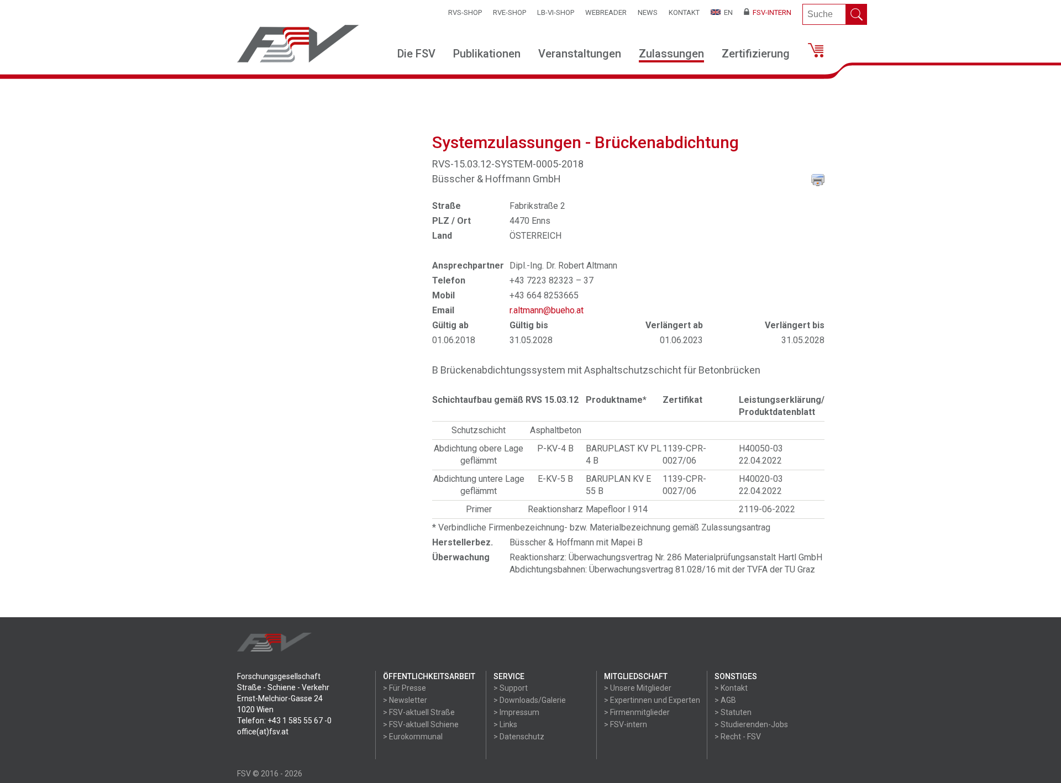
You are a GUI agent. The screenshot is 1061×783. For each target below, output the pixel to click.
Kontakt (684, 12)
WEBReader (606, 12)
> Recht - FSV (738, 736)
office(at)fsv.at (262, 731)
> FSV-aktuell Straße (419, 712)
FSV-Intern (770, 12)
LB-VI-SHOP (555, 12)
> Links (505, 724)
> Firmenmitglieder (637, 712)
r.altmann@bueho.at (547, 310)
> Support (510, 688)
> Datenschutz (518, 736)
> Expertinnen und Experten (652, 700)
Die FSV (416, 53)
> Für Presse (404, 688)
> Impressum (516, 712)
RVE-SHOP (509, 12)
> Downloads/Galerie (529, 700)
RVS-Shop (465, 12)
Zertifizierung (756, 53)
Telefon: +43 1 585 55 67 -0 (284, 720)
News (648, 12)
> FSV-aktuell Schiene (421, 724)
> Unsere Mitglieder (637, 688)
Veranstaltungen (579, 53)
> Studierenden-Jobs (751, 724)
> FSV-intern (625, 724)
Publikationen (487, 53)
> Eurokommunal (413, 736)
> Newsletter (405, 700)
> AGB (725, 700)
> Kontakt (731, 688)
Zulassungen (671, 53)
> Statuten (733, 712)
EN (727, 12)
